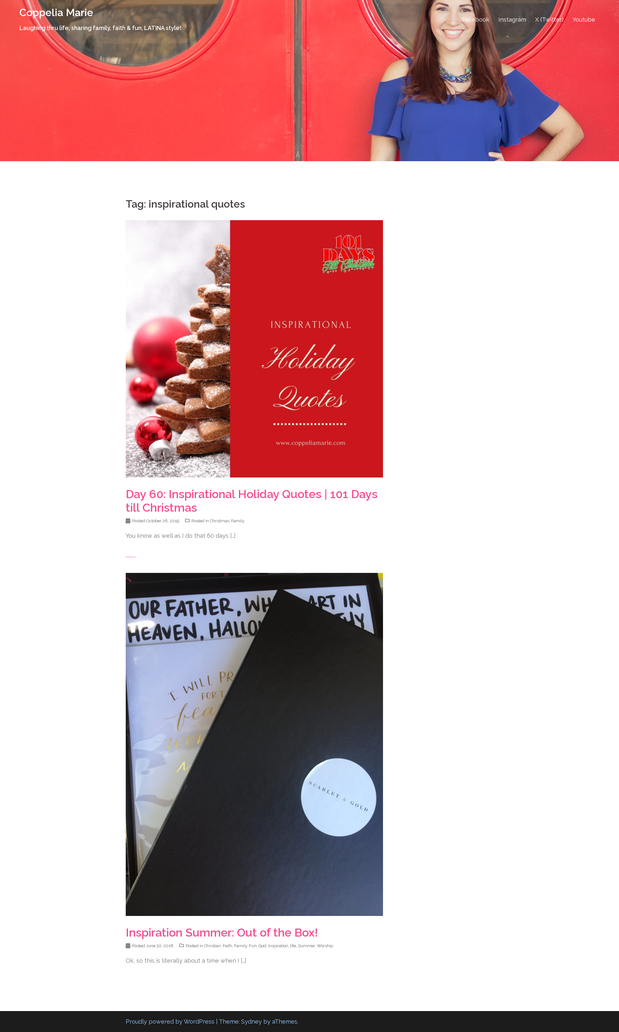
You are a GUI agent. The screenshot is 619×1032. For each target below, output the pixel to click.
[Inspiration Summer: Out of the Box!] (254, 744)
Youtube (584, 19)
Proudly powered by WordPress (170, 1021)
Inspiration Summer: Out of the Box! (222, 932)
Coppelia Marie (56, 12)
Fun (253, 945)
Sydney (251, 1021)
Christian (212, 945)
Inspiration (278, 945)
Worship (325, 945)
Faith (227, 945)
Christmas (219, 520)
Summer (306, 945)
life (293, 945)
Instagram (512, 19)
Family (237, 520)
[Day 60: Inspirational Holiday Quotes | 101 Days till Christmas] (254, 348)
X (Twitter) (549, 19)
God (262, 945)
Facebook (475, 19)
